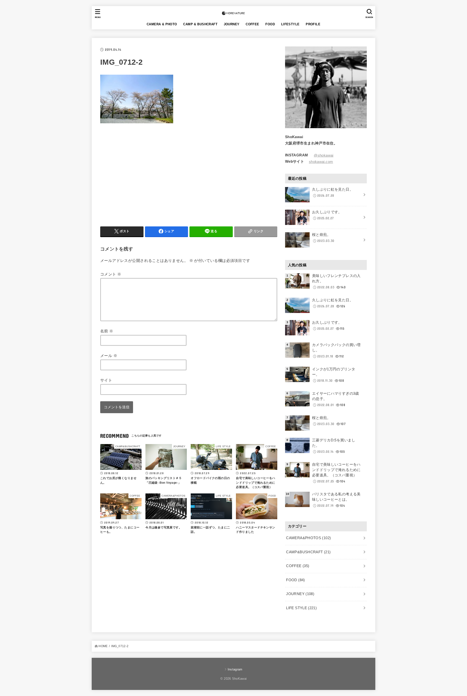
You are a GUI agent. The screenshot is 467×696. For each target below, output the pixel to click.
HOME (103, 646)
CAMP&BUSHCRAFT (308, 552)
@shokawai (323, 155)
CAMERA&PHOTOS (308, 538)
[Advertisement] (141, 174)
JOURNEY (232, 24)
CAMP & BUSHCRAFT (200, 24)
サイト (106, 380)
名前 (106, 331)
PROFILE (313, 24)
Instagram (235, 669)
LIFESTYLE (290, 24)
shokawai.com (321, 162)
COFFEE (252, 24)
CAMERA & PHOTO (162, 24)
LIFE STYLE (301, 608)
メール (108, 356)
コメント (110, 274)
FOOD (270, 24)
